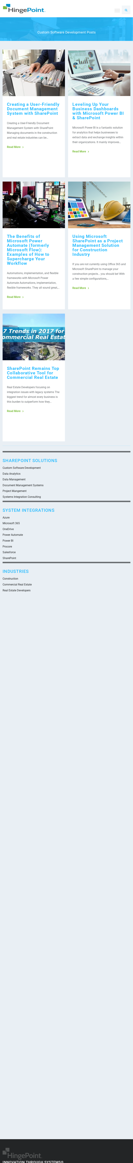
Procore (7, 546)
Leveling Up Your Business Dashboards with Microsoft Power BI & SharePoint (98, 111)
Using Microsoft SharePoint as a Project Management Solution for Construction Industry (97, 245)
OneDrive (8, 529)
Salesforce (9, 552)
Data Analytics (11, 473)
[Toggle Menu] (117, 10)
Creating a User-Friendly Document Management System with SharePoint (33, 109)
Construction (10, 578)
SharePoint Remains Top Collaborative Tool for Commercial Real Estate (33, 373)
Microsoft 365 (11, 523)
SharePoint (9, 558)
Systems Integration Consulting (22, 496)
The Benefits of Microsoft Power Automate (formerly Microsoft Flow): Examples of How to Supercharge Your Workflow (28, 250)
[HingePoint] (24, 8)
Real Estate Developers (16, 590)
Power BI (8, 540)
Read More (14, 147)
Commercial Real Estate (17, 584)
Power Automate (13, 534)
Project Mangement (14, 491)
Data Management (14, 479)
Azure (6, 517)
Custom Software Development (22, 467)
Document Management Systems (23, 485)
